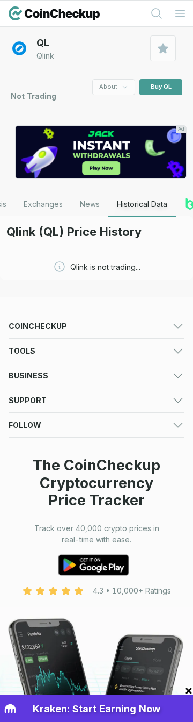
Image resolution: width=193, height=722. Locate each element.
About (108, 86)
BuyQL (161, 86)
